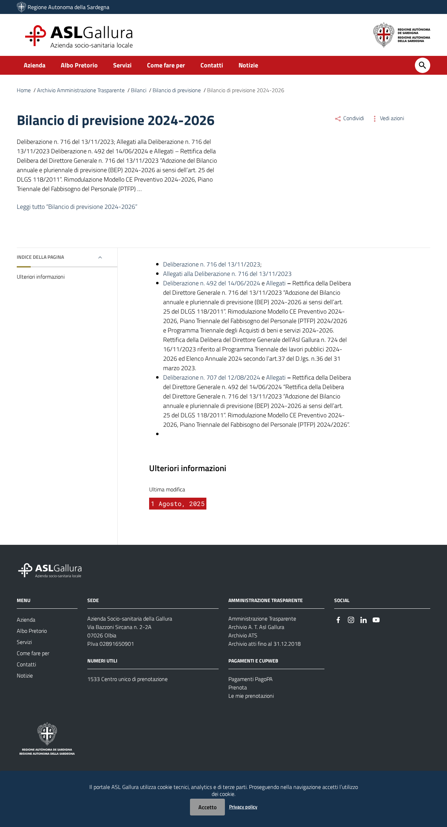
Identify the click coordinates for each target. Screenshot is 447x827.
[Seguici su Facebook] (338, 619)
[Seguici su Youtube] (376, 619)
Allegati (276, 283)
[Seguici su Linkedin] (363, 619)
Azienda (34, 65)
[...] (53, 569)
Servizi (122, 65)
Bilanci (138, 90)
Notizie (248, 65)
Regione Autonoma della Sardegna (68, 7)
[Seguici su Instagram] (351, 619)
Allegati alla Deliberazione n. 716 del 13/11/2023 (227, 273)
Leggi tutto (77, 206)
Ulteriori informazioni (41, 276)
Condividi (353, 118)
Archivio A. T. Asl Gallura (256, 627)
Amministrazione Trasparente (262, 618)
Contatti (211, 65)
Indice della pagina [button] (40, 257)
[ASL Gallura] (21, 7)
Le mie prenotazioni (251, 695)
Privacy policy (243, 806)
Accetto (207, 807)
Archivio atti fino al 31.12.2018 (264, 643)
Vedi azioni (391, 118)
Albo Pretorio (79, 65)
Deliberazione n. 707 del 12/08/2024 (211, 377)
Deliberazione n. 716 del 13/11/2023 (211, 264)
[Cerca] (422, 65)
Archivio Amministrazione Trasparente (81, 90)
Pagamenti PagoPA (250, 679)
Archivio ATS (242, 635)
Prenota (237, 687)
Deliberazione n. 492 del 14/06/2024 (211, 283)
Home (24, 90)
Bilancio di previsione (177, 90)
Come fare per (166, 65)
